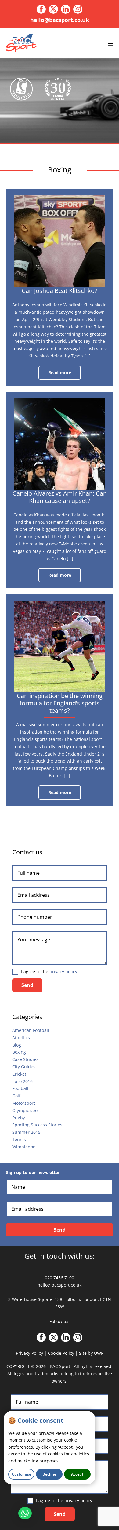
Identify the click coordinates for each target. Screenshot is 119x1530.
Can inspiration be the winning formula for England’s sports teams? (60, 703)
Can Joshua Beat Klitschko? (59, 290)
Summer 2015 (26, 1132)
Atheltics (21, 1037)
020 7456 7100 (59, 1278)
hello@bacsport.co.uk (59, 20)
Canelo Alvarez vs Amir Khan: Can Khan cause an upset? (60, 497)
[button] (25, 1513)
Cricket (19, 1074)
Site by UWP (91, 1353)
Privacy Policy (29, 1353)
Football (20, 1088)
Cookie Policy (61, 1353)
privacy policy (63, 971)
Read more (64, 375)
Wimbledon (24, 1147)
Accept (77, 1474)
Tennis (19, 1139)
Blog (16, 1045)
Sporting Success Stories (37, 1125)
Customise (21, 1474)
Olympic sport (26, 1110)
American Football (30, 1030)
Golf (16, 1096)
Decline (49, 1474)
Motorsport (23, 1103)
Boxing (19, 1052)
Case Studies (25, 1059)
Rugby (18, 1118)
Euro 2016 (22, 1081)
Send (27, 985)
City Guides (23, 1067)
